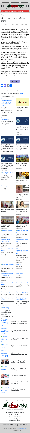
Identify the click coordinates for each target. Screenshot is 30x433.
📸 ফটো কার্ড (15, 81)
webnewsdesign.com (22, 428)
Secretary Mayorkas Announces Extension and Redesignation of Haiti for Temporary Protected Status (22, 129)
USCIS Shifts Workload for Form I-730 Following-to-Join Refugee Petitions (22, 146)
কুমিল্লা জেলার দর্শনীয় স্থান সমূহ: (7, 294)
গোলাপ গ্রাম (3, 188)
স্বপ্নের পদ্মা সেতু (19, 266)
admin (21, 93)
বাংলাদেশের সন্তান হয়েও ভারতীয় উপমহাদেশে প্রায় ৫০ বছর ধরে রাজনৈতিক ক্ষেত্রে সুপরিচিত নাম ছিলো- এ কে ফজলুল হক (7, 111)
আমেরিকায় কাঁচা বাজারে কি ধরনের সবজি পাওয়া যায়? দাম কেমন (22, 165)
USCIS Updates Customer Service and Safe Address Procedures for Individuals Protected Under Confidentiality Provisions (7, 148)
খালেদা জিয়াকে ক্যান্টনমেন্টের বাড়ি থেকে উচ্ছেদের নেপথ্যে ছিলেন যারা (22, 196)
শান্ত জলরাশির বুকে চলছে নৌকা (22, 285)
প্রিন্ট (17, 24)
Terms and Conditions (16, 430)
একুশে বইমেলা (19, 276)
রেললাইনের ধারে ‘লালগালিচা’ (22, 294)
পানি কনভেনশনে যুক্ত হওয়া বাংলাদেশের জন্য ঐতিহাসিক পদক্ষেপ (21, 211)
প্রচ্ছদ (2, 15)
